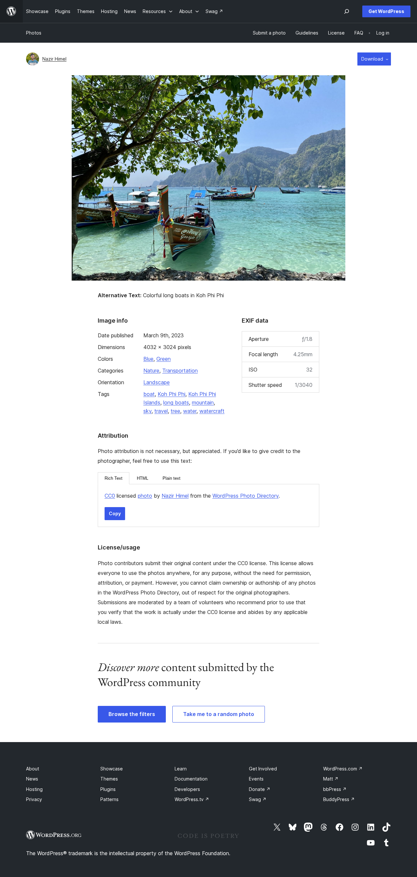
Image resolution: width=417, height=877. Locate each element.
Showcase (111, 768)
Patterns (109, 799)
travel (161, 411)
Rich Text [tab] (113, 478)
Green (163, 359)
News (32, 779)
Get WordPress (386, 11)
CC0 (110, 495)
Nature (151, 370)
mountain (203, 402)
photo (145, 495)
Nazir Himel (54, 59)
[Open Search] (347, 11)
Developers (187, 789)
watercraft (211, 411)
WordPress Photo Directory (245, 495)
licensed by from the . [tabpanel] (192, 495)
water (189, 411)
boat (149, 394)
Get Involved (263, 768)
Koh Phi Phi (171, 394)
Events (256, 779)
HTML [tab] (142, 478)
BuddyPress (339, 799)
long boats (176, 402)
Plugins (108, 789)
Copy (115, 513)
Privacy (34, 799)
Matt (330, 779)
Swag (257, 799)
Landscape (156, 382)
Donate (259, 789)
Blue (148, 359)
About (32, 768)
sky (147, 411)
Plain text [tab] (171, 478)
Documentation (191, 779)
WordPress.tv (192, 799)
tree (175, 411)
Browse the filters (131, 714)
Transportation (180, 370)
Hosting (34, 789)
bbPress (335, 789)
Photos (33, 33)
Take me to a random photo (218, 714)
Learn (181, 768)
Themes (109, 779)
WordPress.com (343, 768)
